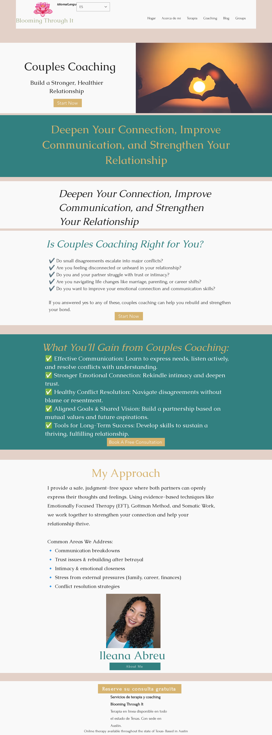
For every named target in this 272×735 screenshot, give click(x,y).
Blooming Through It (44, 20)
